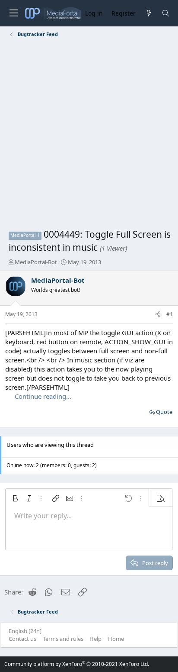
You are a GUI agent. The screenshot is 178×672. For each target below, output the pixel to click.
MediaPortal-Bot (36, 262)
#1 (169, 314)
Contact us (22, 639)
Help (95, 639)
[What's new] (148, 13)
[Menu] (13, 13)
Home (116, 639)
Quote (164, 412)
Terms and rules (63, 639)
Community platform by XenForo (76, 664)
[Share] (158, 315)
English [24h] (25, 631)
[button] (15, 498)
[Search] (165, 13)
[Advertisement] (89, 134)
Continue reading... (43, 396)
